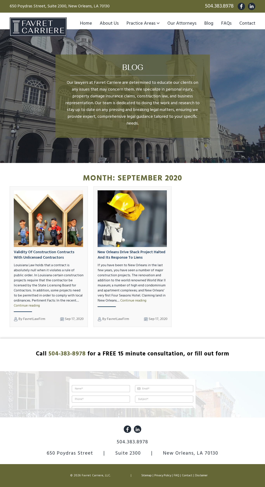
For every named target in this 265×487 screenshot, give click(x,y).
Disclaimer (201, 475)
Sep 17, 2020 (74, 319)
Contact (247, 23)
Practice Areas (141, 23)
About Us (109, 23)
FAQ (176, 475)
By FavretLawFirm (31, 319)
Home (86, 23)
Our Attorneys (182, 23)
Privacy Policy (162, 475)
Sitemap (146, 475)
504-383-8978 (67, 354)
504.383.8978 (219, 6)
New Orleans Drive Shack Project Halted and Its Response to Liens (131, 255)
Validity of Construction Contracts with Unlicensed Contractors (44, 255)
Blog (208, 23)
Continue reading (27, 305)
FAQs (226, 23)
